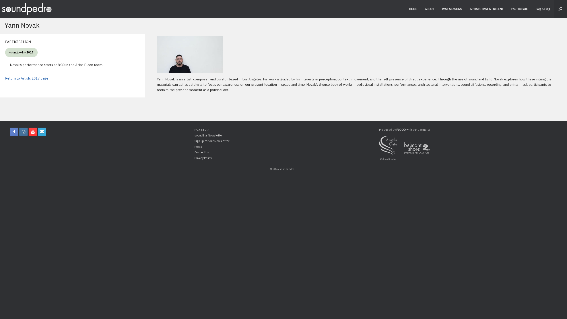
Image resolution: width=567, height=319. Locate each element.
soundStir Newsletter (208, 135)
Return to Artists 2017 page (26, 78)
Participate (519, 9)
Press (198, 147)
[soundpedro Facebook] (14, 132)
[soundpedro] (26, 9)
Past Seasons (452, 9)
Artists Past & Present (486, 9)
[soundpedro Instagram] (23, 132)
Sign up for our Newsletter (211, 141)
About (429, 9)
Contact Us (201, 152)
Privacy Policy (203, 158)
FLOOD (401, 130)
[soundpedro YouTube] (33, 132)
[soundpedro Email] (42, 132)
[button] (560, 9)
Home (413, 9)
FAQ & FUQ (543, 9)
